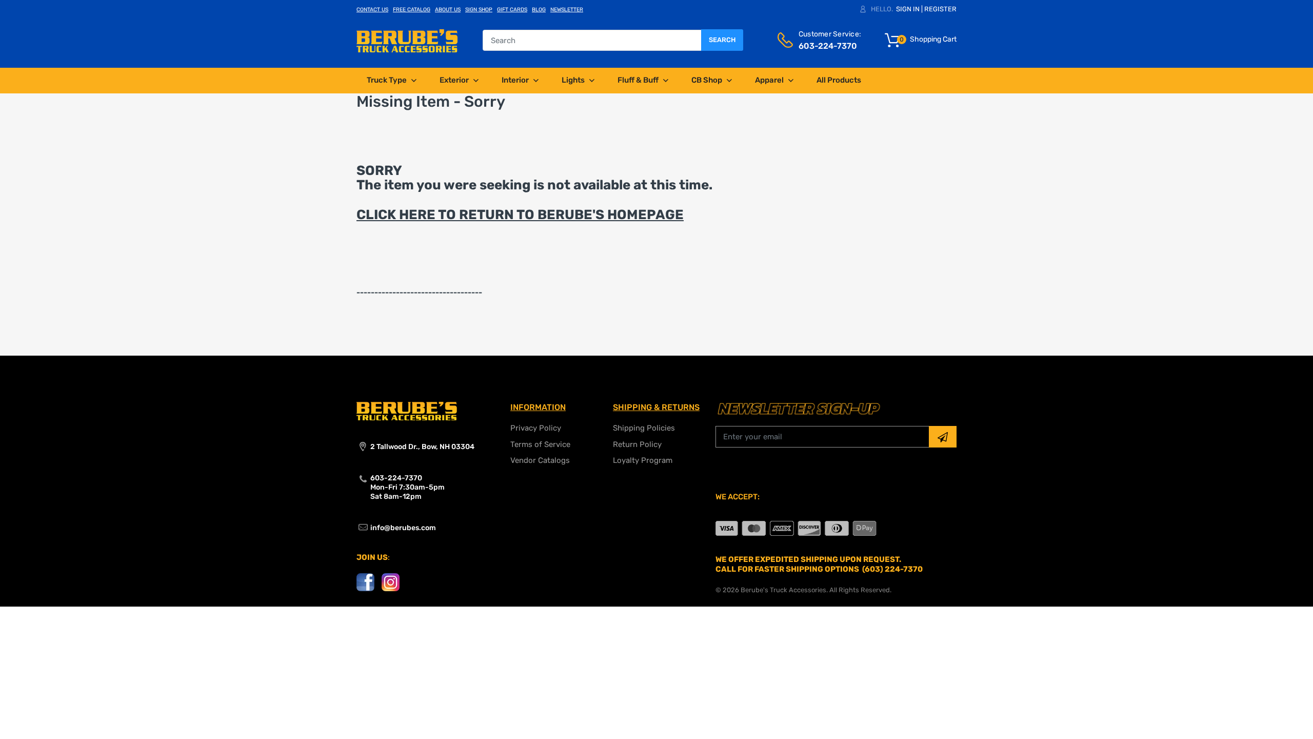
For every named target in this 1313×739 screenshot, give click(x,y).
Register (940, 9)
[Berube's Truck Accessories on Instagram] (391, 581)
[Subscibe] (943, 437)
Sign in (908, 9)
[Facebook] (365, 581)
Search (722, 40)
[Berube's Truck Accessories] (406, 40)
